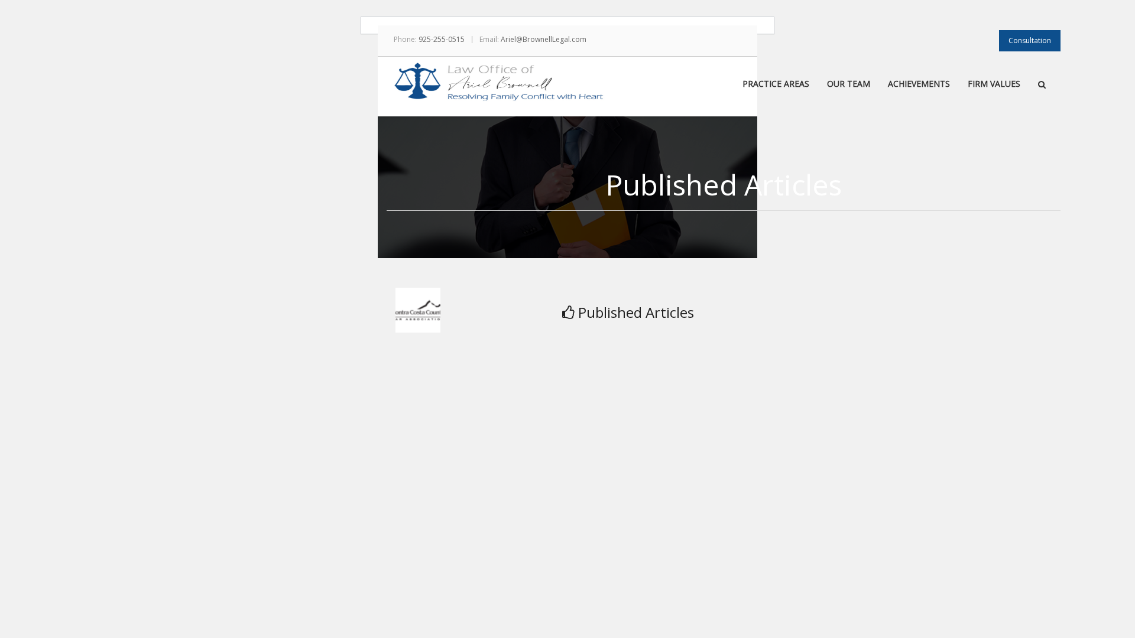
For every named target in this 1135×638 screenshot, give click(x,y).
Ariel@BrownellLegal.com (543, 39)
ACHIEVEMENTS (919, 84)
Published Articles (636, 312)
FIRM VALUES (994, 84)
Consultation (1029, 40)
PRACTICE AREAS (775, 84)
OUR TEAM (848, 84)
